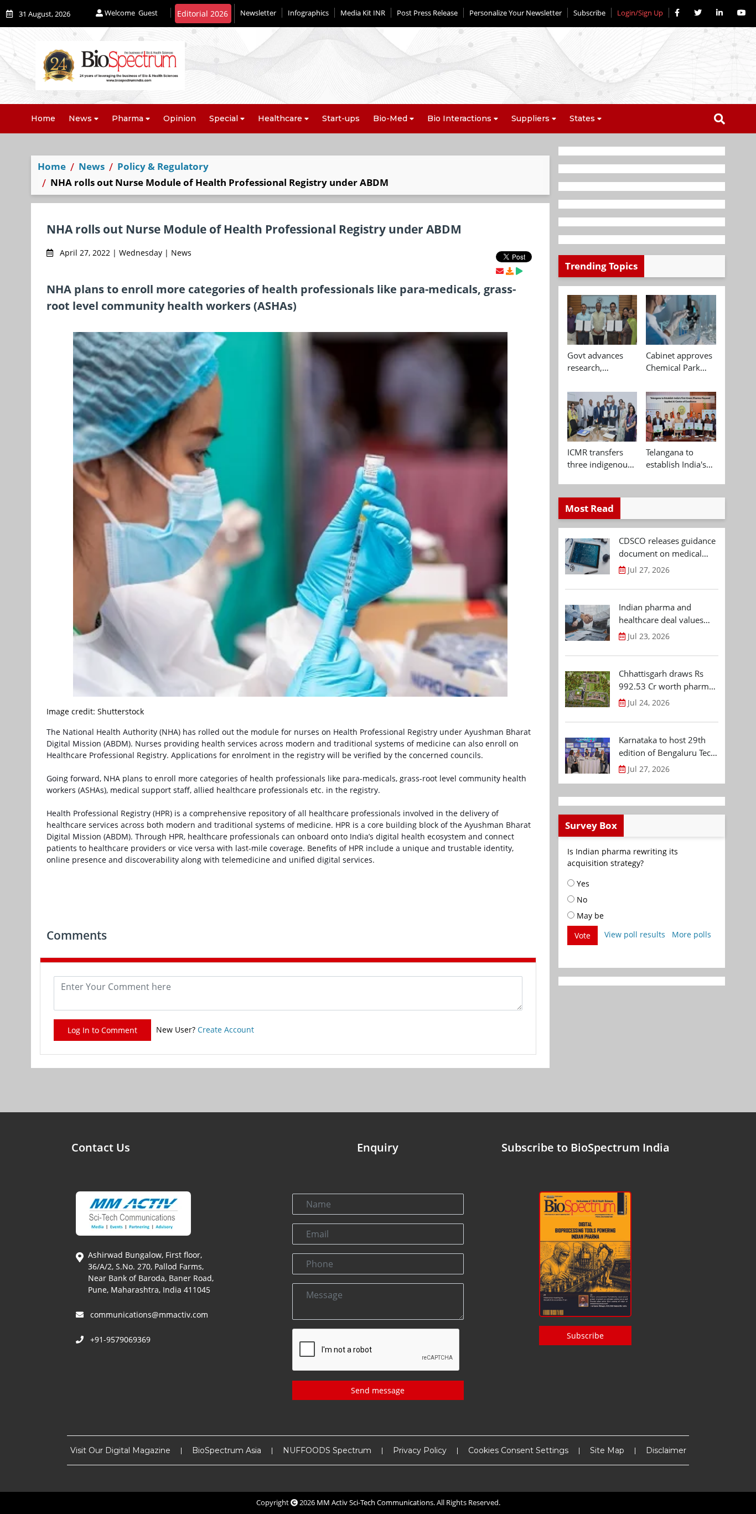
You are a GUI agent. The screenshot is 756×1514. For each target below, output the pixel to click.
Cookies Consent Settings (518, 1450)
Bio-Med (390, 118)
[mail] (500, 271)
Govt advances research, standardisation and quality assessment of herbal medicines (600, 362)
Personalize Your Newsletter (515, 13)
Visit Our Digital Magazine (120, 1450)
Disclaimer (666, 1450)
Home (43, 118)
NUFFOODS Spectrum (327, 1450)
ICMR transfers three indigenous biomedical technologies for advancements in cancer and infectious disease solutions (601, 459)
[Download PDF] (510, 271)
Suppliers (530, 118)
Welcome (130, 13)
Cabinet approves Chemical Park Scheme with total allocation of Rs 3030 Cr (680, 362)
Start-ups (341, 118)
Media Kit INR (362, 13)
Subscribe (589, 13)
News (80, 118)
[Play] (519, 271)
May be (589, 915)
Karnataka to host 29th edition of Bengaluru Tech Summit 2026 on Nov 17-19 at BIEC (667, 746)
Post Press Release (427, 13)
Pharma (127, 118)
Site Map (607, 1450)
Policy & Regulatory (163, 166)
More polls (691, 934)
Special (223, 118)
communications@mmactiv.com (148, 1314)
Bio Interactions (459, 118)
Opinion (179, 118)
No (580, 899)
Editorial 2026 (202, 13)
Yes (581, 883)
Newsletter (258, 13)
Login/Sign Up (640, 13)
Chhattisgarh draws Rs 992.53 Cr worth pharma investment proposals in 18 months (666, 680)
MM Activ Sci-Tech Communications (375, 1502)
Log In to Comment (102, 1030)
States (582, 118)
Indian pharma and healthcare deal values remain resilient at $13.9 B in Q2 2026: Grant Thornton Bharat (665, 614)
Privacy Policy (420, 1450)
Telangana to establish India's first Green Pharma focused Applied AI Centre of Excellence (679, 459)
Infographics (308, 13)
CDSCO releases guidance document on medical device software (667, 547)
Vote (582, 935)
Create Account (226, 1029)
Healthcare (280, 118)
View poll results (634, 934)
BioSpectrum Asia (226, 1450)
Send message (378, 1390)
